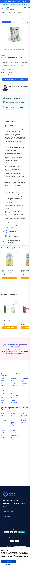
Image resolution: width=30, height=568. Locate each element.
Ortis (2, 395)
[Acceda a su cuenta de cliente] (20, 8)
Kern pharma (4, 399)
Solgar (2, 402)
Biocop (23, 413)
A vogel (23, 417)
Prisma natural (25, 387)
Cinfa (2, 413)
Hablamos (18, 90)
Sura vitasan (14, 439)
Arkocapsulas (24, 378)
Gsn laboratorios (14, 416)
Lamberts (3, 400)
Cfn (12, 397)
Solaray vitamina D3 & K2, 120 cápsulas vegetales (9, 271)
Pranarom (13, 430)
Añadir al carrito (9, 278)
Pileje (2, 383)
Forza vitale (14, 402)
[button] (27, 8)
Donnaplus (24, 415)
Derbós (13, 429)
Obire (12, 399)
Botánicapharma (15, 385)
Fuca (12, 380)
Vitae (22, 380)
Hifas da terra (4, 387)
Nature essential (3, 389)
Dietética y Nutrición (10, 18)
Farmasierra (24, 383)
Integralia (13, 378)
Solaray (3, 385)
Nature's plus (14, 395)
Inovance (13, 432)
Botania (3, 437)
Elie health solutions (23, 421)
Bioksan (3, 415)
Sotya (12, 382)
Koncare (3, 412)
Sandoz (3, 394)
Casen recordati (3, 381)
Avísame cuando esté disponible (16, 79)
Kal (11, 419)
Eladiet (12, 422)
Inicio (2, 18)
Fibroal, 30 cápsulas (7, 320)
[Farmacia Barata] (10, 8)
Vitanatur (3, 420)
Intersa (13, 434)
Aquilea (13, 383)
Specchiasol (24, 419)
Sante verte (4, 432)
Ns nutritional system (14, 412)
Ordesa (3, 430)
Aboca (2, 378)
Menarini (3, 419)
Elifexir (12, 394)
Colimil (23, 412)
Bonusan (13, 400)
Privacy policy (25, 549)
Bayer (12, 420)
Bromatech (4, 417)
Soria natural (4, 434)
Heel (2, 429)
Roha (12, 387)
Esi (1, 435)
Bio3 (2, 397)
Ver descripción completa (7, 69)
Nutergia (23, 385)
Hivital (22, 382)
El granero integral (13, 424)
